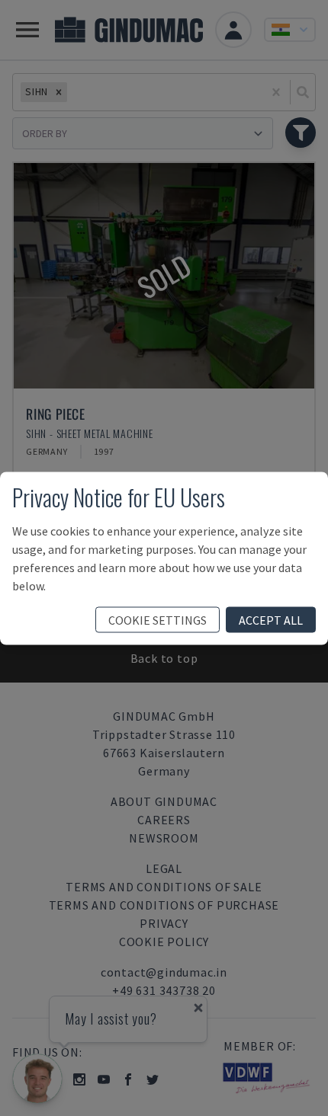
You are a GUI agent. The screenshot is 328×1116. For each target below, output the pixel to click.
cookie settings (157, 619)
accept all (271, 619)
